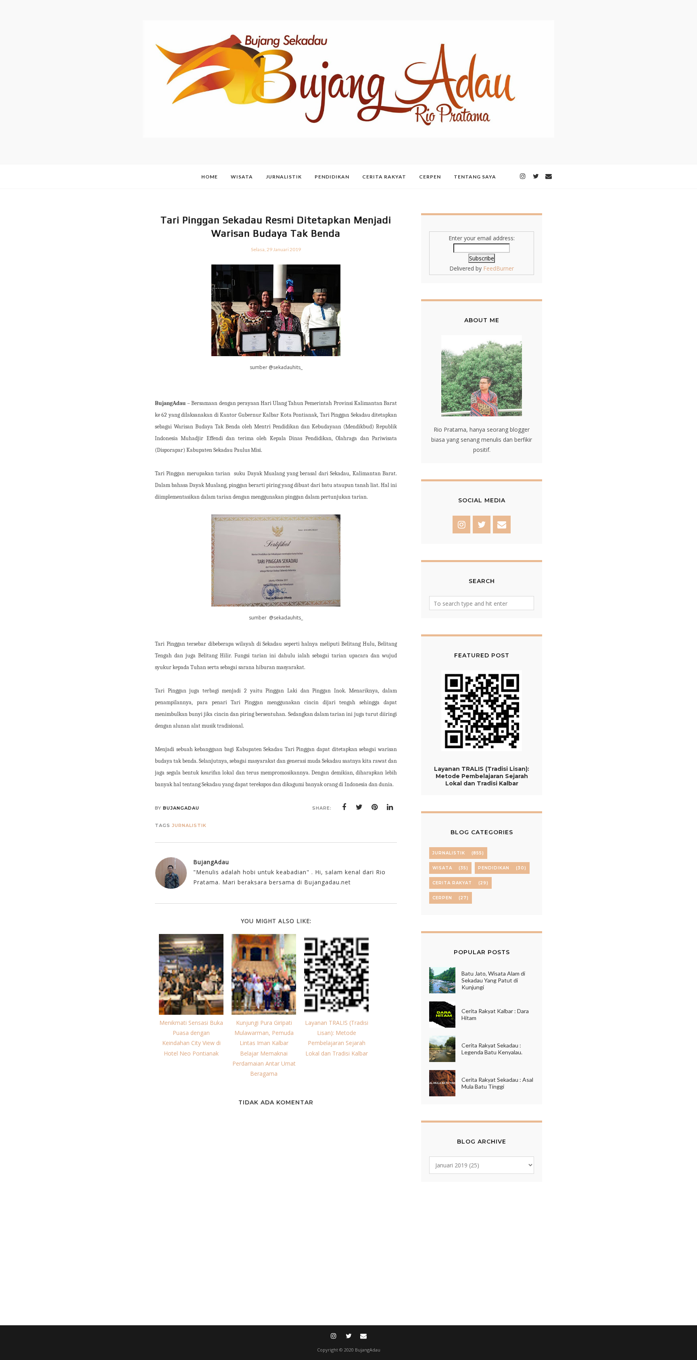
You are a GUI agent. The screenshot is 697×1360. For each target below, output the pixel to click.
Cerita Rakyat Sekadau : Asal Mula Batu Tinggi (497, 1083)
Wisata (442, 868)
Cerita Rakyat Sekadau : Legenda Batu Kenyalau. (491, 1049)
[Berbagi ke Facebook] (344, 807)
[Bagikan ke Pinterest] (374, 807)
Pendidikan (493, 868)
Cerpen (442, 897)
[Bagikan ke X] (359, 807)
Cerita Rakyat (452, 883)
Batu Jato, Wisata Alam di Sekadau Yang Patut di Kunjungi (493, 980)
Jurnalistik (189, 825)
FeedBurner (498, 268)
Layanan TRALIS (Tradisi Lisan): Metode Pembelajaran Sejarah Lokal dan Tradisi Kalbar (481, 776)
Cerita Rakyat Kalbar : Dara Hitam (495, 1014)
